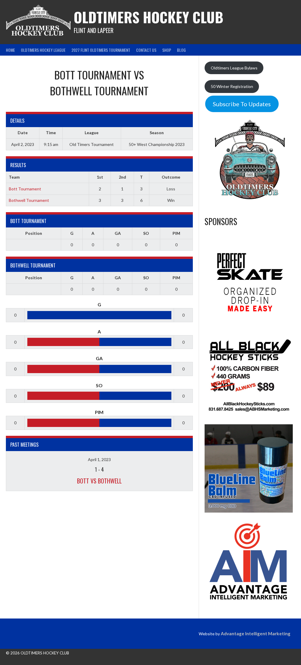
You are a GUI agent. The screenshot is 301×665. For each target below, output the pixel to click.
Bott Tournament (25, 188)
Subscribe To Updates (242, 103)
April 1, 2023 (99, 459)
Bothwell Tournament (29, 200)
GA (118, 233)
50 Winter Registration (232, 86)
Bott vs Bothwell (99, 480)
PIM (176, 233)
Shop (166, 50)
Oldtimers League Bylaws (234, 67)
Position (33, 233)
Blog (181, 50)
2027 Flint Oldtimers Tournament (100, 50)
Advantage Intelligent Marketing (255, 633)
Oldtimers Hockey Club (148, 16)
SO (146, 233)
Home (10, 50)
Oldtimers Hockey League (43, 50)
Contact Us (146, 50)
